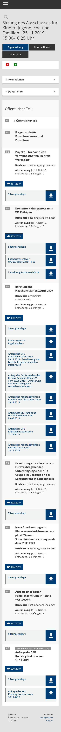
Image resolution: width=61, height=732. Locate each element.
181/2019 (16, 183)
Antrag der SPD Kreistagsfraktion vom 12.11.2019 (20, 432)
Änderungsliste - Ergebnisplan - (17, 342)
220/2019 (16, 668)
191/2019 (16, 623)
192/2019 (16, 502)
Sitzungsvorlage (17, 194)
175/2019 (16, 236)
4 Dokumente (14, 91)
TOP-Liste (15, 54)
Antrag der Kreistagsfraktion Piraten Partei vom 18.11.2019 (24, 448)
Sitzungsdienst (46, 719)
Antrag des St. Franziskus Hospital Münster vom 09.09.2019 (22, 416)
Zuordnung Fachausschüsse (23, 272)
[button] (51, 195)
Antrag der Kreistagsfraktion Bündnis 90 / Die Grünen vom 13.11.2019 (24, 399)
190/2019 (16, 317)
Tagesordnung (15, 47)
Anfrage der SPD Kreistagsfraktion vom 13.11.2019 (20, 694)
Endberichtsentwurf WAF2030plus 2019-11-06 (21, 260)
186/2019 (16, 566)
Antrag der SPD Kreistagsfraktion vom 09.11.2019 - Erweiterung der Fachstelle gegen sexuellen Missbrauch (24, 359)
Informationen (42, 47)
